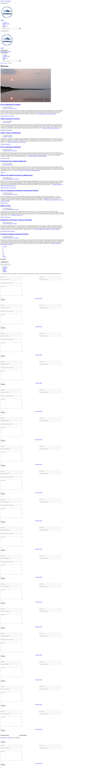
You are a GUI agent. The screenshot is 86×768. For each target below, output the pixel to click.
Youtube (4, 270)
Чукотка (5, 63)
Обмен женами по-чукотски (10, 118)
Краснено (5, 108)
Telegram (5, 271)
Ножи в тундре (6, 205)
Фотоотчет (14, 108)
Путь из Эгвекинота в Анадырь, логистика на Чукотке (19, 190)
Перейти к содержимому (6, 1)
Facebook (5, 266)
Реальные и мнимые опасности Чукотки (14, 234)
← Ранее (5, 246)
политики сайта (38, 298)
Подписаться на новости (6, 51)
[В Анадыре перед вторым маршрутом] (5, 158)
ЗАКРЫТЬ (3, 742)
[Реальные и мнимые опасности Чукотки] (7, 231)
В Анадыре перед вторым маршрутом (13, 161)
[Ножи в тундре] (4, 203)
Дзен (4, 269)
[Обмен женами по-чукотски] (7, 115)
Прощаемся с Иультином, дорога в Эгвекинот (16, 220)
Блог (4, 24)
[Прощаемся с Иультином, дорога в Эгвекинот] (5, 217)
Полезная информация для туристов (11, 178)
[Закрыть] (1, 330)
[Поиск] (20, 28)
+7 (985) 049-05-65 (5, 4)
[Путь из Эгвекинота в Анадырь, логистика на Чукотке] (8, 187)
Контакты (5, 26)
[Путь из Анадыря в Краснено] (5, 144)
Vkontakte (5, 268)
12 (3, 255)
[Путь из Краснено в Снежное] (26, 101)
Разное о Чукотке (6, 122)
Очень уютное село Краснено (11, 133)
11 (3, 254)
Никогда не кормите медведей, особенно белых (17, 175)
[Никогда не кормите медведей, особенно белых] (3, 172)
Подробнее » (46, 113)
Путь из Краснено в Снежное (10, 104)
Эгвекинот (14, 194)
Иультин (5, 223)
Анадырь (5, 150)
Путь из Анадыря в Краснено (11, 147)
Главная (5, 22)
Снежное (10, 108)
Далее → (5, 256)
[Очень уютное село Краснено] (6, 130)
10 (3, 253)
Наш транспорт (6, 23)
